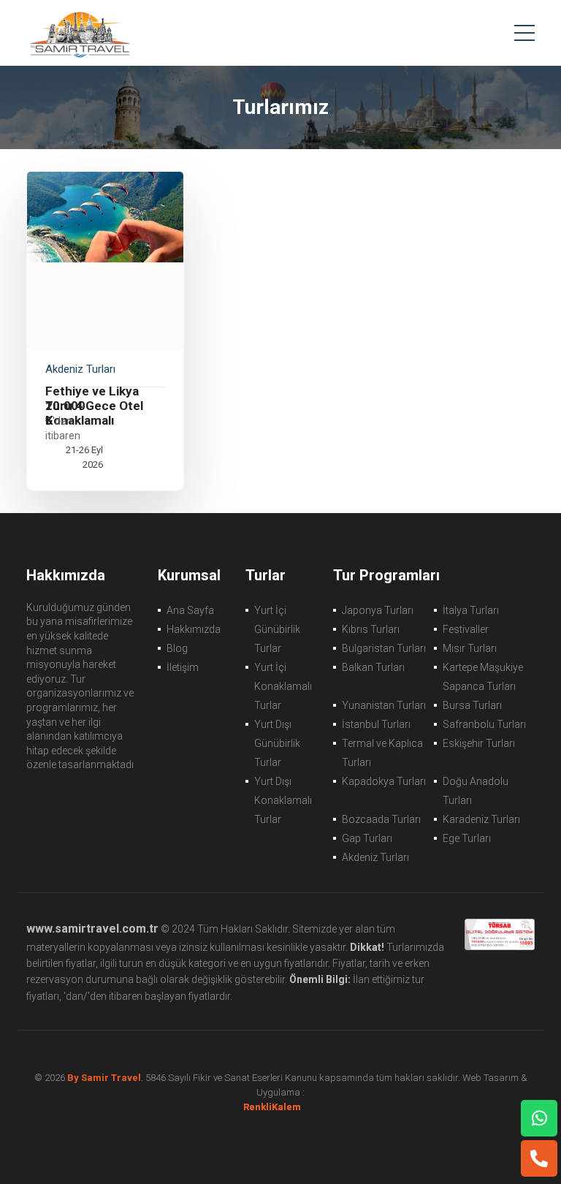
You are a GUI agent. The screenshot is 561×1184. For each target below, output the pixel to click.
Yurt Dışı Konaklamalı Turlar (283, 800)
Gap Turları (367, 838)
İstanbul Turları (376, 724)
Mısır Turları (470, 648)
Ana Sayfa (190, 610)
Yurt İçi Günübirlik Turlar (277, 629)
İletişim (183, 667)
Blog (177, 648)
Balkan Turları (373, 667)
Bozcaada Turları (381, 819)
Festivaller (466, 629)
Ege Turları (467, 838)
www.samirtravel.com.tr (92, 929)
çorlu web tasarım (280, 1106)
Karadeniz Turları (481, 819)
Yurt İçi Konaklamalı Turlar (283, 686)
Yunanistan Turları (384, 705)
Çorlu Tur (78, 33)
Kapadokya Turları (384, 781)
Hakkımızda (194, 629)
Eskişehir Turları (479, 743)
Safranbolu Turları (484, 724)
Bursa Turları (472, 705)
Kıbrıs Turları (371, 629)
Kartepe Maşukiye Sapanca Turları (483, 676)
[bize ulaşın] (539, 1118)
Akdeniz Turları (375, 857)
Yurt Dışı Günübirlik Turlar (277, 743)
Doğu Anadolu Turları (475, 790)
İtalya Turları (471, 610)
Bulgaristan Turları (384, 648)
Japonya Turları (377, 610)
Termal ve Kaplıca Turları (382, 752)
